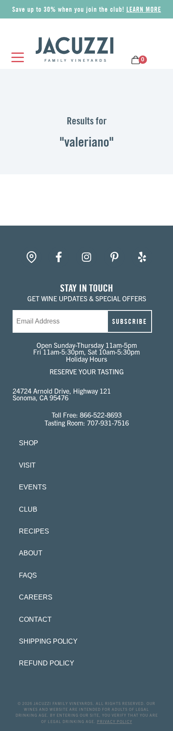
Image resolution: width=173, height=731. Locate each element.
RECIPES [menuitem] (34, 531)
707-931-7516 (108, 422)
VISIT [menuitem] (27, 465)
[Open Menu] (15, 57)
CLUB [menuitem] (28, 509)
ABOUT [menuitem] (30, 553)
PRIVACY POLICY (114, 721)
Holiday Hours (86, 359)
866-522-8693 (101, 414)
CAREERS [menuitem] (35, 597)
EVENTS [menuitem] (33, 487)
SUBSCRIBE (129, 321)
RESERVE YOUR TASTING (87, 371)
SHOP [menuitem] (28, 443)
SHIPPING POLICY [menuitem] (48, 641)
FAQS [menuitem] (28, 575)
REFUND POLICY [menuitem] (46, 663)
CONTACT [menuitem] (35, 619)
